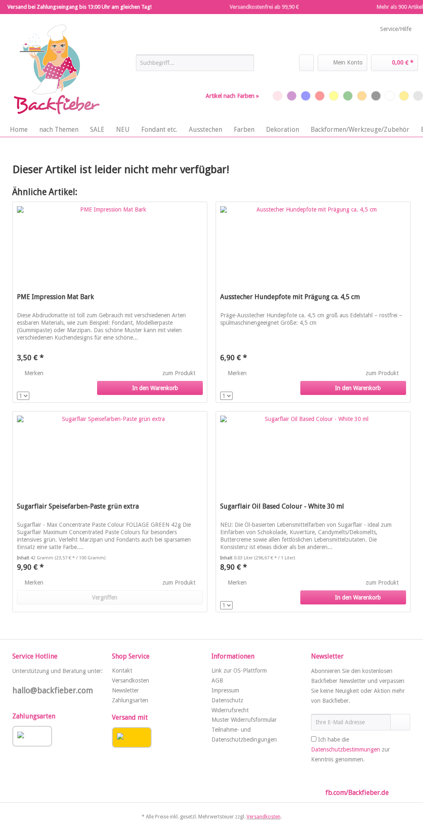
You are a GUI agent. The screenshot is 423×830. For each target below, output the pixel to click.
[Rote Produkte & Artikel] (319, 95)
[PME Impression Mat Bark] (110, 243)
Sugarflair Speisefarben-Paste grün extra (78, 506)
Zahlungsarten (130, 700)
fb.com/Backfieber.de (357, 793)
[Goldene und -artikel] (404, 95)
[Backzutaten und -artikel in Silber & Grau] (418, 95)
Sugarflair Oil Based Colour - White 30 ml (282, 506)
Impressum (225, 690)
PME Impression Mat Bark (55, 297)
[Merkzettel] (306, 63)
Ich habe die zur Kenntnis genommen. (350, 749)
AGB (217, 680)
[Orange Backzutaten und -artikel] (361, 95)
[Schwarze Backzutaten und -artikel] (375, 95)
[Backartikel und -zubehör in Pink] (277, 95)
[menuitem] (195, 66)
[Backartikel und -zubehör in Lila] (291, 95)
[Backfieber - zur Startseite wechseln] (55, 69)
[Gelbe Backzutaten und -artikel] (333, 95)
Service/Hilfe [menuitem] (395, 29)
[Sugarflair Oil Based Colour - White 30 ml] (313, 453)
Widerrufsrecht (230, 710)
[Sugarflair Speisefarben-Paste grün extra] (110, 453)
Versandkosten (130, 680)
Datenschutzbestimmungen (345, 749)
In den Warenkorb (155, 388)
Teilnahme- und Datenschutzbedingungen (244, 734)
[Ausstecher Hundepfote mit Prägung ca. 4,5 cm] (313, 243)
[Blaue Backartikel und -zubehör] (305, 95)
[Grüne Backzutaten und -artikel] (347, 95)
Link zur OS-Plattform (239, 670)
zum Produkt (179, 373)
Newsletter (125, 690)
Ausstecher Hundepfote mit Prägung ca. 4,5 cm (290, 297)
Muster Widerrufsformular (244, 719)
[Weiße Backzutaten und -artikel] (389, 95)
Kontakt (122, 670)
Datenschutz (227, 700)
